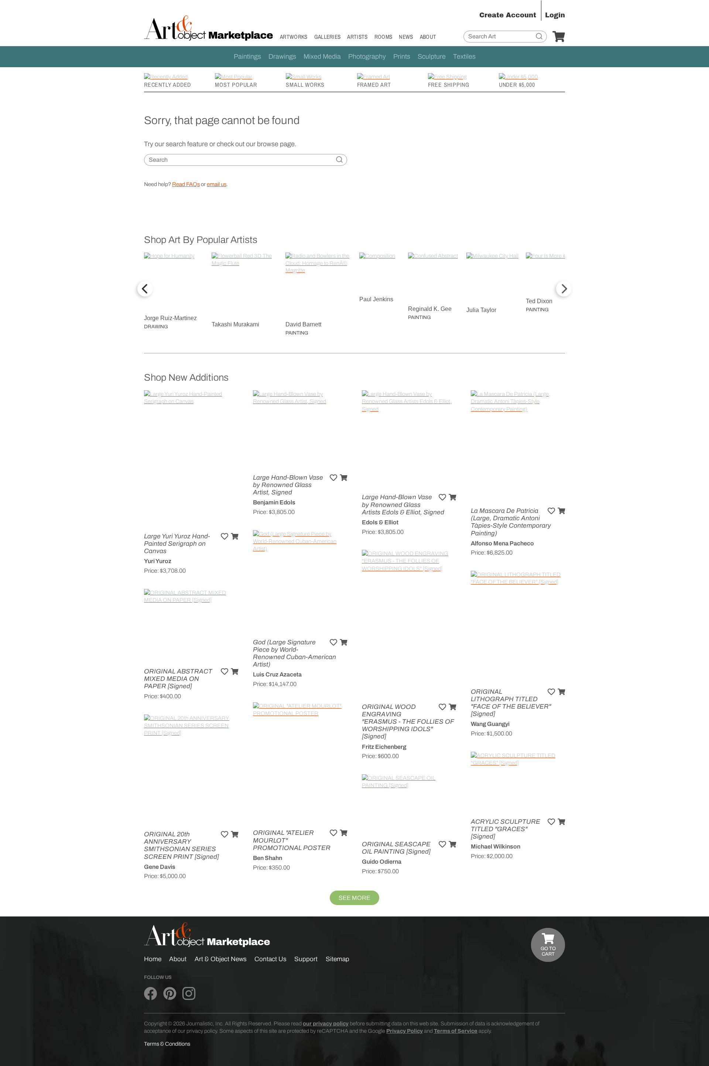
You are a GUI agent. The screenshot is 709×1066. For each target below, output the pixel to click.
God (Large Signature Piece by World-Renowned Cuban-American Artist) (294, 653)
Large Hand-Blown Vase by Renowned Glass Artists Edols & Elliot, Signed (403, 504)
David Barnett (303, 324)
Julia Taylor (481, 310)
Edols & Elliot (380, 522)
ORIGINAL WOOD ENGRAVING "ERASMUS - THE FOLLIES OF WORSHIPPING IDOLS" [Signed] (408, 721)
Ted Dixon (539, 301)
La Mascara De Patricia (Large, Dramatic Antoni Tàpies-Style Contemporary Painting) (511, 522)
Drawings (282, 56)
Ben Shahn (267, 858)
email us (216, 184)
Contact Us (270, 959)
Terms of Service (455, 1031)
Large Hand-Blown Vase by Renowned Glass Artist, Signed (288, 485)
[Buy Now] (234, 536)
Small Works (305, 84)
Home (152, 959)
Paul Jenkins (376, 299)
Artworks (294, 37)
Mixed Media (322, 56)
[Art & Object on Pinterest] (169, 994)
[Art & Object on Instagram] (188, 994)
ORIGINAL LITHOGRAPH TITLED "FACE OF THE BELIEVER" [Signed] (511, 703)
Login (555, 15)
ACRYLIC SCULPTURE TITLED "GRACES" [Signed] (505, 829)
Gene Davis (159, 867)
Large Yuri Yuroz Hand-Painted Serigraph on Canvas (177, 544)
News (406, 37)
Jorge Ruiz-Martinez (170, 318)
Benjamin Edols (274, 502)
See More (354, 898)
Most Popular (236, 84)
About (428, 37)
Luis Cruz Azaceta (277, 674)
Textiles (464, 56)
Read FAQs (186, 184)
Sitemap (337, 959)
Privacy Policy (404, 1031)
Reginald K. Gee (430, 309)
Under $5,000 (517, 84)
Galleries (327, 37)
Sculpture (432, 56)
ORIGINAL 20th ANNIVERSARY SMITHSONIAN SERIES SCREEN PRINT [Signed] (181, 845)
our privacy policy (326, 1023)
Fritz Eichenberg (384, 747)
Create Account (507, 15)
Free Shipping (448, 84)
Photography (367, 56)
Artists (357, 37)
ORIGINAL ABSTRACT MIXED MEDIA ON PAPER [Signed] (178, 679)
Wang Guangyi (490, 724)
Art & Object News (221, 959)
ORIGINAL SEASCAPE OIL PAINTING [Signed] (396, 848)
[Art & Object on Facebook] (150, 994)
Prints (401, 56)
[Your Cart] (558, 37)
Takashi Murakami (235, 324)
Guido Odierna (381, 861)
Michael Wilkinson (495, 846)
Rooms (383, 37)
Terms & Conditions (167, 1044)
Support (306, 959)
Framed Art (374, 84)
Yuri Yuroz (157, 561)
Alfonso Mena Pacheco (502, 543)
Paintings (247, 56)
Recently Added (167, 84)
